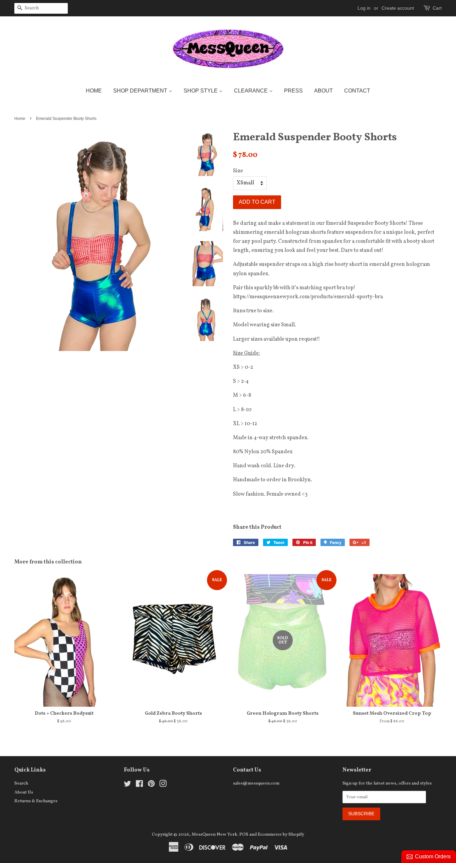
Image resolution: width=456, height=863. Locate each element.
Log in (364, 8)
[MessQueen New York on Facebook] (139, 785)
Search (21, 783)
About (323, 91)
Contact (357, 91)
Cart (437, 8)
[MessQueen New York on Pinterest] (151, 785)
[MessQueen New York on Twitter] (127, 785)
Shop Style (201, 91)
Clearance (251, 91)
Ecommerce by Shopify (281, 834)
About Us (23, 792)
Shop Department (141, 91)
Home (94, 91)
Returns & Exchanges (35, 801)
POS (243, 834)
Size (238, 171)
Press (293, 91)
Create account (398, 8)
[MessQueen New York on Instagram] (163, 785)
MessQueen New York (214, 834)
